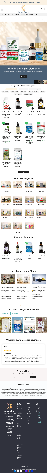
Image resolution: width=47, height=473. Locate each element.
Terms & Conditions (29, 417)
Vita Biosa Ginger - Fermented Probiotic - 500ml (41, 113)
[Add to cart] (9, 108)
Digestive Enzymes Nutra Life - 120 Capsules (41, 137)
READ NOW (3, 300)
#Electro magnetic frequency (37, 296)
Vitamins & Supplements (20, 409)
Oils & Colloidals (19, 426)
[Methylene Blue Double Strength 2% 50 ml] (18, 127)
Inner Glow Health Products (20, 469)
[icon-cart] (44, 9)
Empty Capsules (19, 435)
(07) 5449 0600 (39, 414)
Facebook (14, 313)
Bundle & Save (19, 423)
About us (28, 407)
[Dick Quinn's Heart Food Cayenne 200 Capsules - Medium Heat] (6, 103)
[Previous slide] (36, 82)
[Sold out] (44, 133)
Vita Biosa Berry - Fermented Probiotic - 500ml (6, 257)
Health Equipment (19, 451)
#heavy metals (24, 296)
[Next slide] (42, 82)
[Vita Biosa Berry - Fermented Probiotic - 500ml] (6, 247)
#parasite (9, 298)
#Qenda (18, 298)
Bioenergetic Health (20, 445)
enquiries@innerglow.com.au (39, 421)
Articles (28, 411)
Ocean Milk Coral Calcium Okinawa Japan (29, 137)
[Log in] (41, 9)
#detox (3, 296)
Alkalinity (19, 432)
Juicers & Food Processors (19, 439)
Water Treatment (19, 455)
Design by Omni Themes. (31, 469)
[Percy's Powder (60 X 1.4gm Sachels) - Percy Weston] (6, 154)
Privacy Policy (28, 423)
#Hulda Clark (8, 296)
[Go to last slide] (2, 352)
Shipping (28, 420)
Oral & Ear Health (19, 448)
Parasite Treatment (19, 413)
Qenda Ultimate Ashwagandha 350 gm (18, 163)
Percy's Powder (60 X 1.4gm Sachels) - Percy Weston (6, 163)
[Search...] (43, 20)
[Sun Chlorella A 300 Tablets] (29, 103)
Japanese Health (19, 429)
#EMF (34, 298)
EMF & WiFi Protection (19, 419)
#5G (33, 294)
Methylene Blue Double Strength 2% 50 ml (17, 137)
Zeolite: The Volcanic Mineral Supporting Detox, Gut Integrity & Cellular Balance (23, 286)
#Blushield (38, 294)
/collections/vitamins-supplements (7, 22)
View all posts (23, 305)
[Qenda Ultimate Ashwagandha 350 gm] (18, 154)
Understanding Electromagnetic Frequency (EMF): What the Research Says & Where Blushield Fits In (38, 286)
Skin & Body (20, 442)
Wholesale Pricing (29, 414)
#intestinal (4, 298)
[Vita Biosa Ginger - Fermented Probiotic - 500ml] (41, 103)
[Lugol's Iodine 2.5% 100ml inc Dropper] (18, 103)
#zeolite (23, 298)
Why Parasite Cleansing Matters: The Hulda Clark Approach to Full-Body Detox (8, 286)
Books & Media (19, 458)
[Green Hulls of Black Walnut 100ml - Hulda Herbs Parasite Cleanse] (18, 247)
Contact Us (29, 409)
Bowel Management (20, 416)
